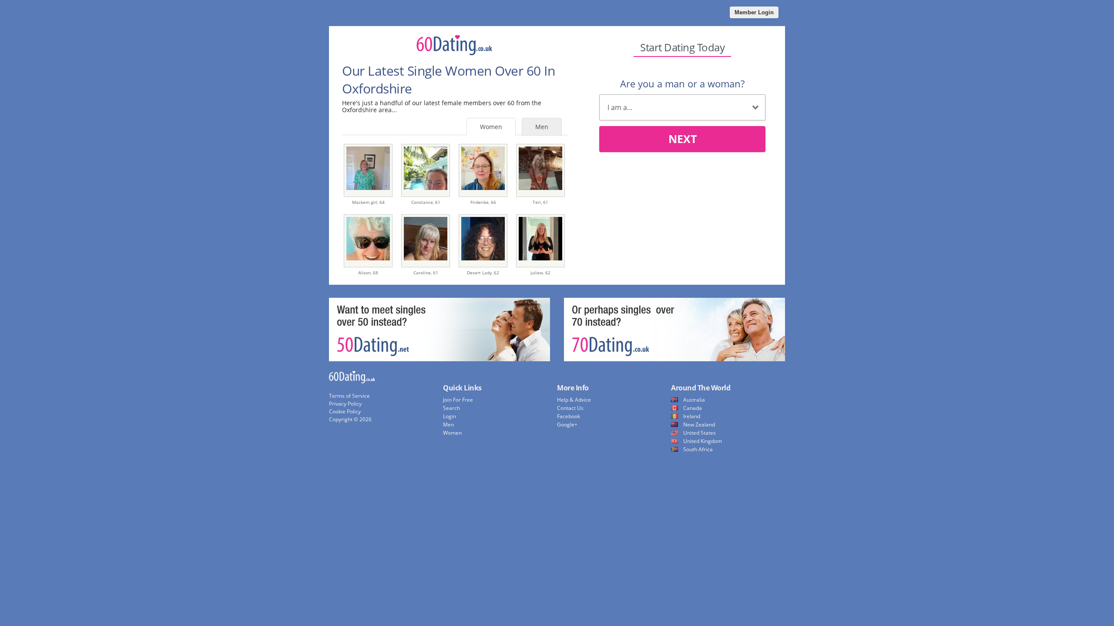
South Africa (698, 449)
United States (699, 432)
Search (451, 408)
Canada (692, 408)
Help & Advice (574, 399)
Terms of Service (349, 396)
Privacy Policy (345, 403)
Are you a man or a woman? (682, 83)
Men (541, 127)
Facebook (568, 416)
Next (682, 138)
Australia (694, 399)
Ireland (691, 416)
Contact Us (570, 408)
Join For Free (458, 399)
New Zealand (699, 424)
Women (491, 127)
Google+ (567, 424)
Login (449, 416)
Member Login (754, 12)
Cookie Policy (345, 411)
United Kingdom (702, 441)
